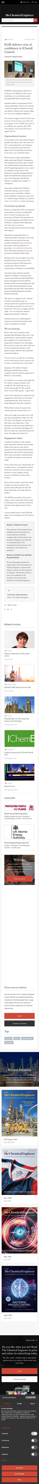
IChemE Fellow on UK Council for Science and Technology (16, 720)
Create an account (19, 1023)
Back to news (12, 605)
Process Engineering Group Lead (16, 843)
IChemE (10, 39)
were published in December (22, 248)
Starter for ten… (10, 786)
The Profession (27, 1039)
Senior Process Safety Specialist (16, 813)
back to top (30, 1340)
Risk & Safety (12, 684)
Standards (9, 1043)
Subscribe (26, 2)
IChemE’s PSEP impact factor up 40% (17, 687)
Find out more (19, 879)
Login (35, 2)
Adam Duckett (22, 594)
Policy (10, 716)
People (10, 650)
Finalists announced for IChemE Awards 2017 (18, 753)
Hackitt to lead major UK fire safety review (17, 654)
